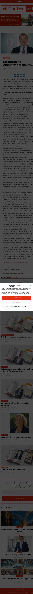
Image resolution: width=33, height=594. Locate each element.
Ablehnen (16, 302)
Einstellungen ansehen (16, 306)
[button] (30, 286)
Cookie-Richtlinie (8, 308)
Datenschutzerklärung (17, 308)
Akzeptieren (16, 298)
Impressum (25, 308)
